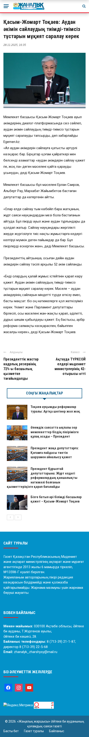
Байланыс (56, 731)
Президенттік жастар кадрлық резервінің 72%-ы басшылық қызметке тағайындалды (21, 368)
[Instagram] (19, 687)
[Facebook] (8, 687)
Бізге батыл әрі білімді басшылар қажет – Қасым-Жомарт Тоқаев (56, 499)
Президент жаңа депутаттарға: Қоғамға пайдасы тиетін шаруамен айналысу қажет (55, 452)
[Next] (18, 517)
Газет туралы (34, 731)
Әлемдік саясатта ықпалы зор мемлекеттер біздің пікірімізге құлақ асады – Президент (55, 431)
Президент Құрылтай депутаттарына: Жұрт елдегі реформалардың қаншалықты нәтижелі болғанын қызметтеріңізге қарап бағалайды (42, 478)
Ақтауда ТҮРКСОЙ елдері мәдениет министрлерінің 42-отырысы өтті (70, 366)
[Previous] (10, 517)
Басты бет (11, 731)
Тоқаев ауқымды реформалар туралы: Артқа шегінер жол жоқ (55, 409)
